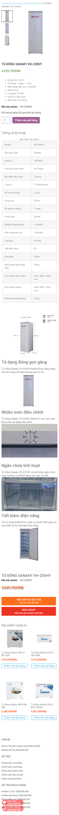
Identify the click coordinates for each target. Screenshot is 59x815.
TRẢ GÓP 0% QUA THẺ (28, 601)
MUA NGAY (29, 611)
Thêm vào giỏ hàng (26, 120)
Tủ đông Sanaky (32, 3)
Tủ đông (17, 3)
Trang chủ (6, 3)
